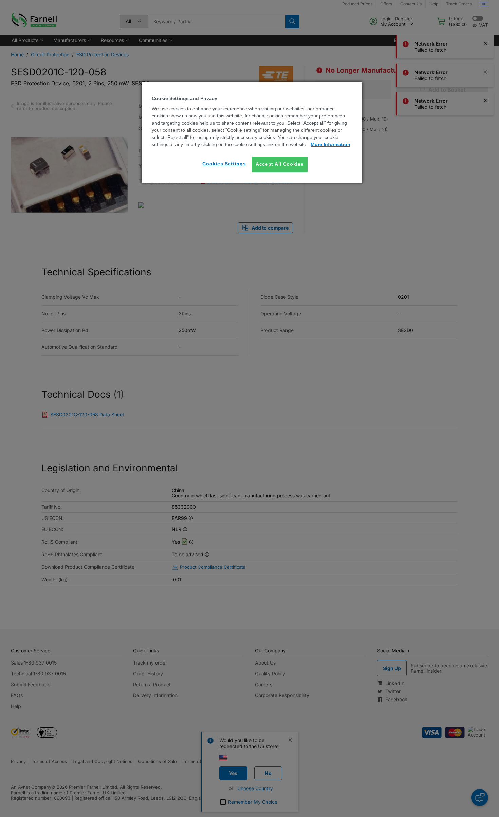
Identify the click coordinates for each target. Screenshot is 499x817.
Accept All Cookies (280, 164)
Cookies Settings (224, 163)
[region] (252, 132)
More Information (330, 144)
